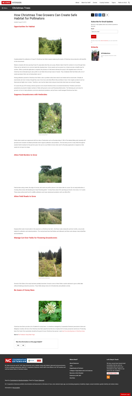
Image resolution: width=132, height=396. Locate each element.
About (77, 2)
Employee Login (125, 394)
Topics (114, 2)
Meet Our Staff (86, 2)
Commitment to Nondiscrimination (19, 380)
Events (95, 2)
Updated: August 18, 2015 (20, 22)
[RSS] (108, 377)
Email (92, 28)
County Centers (104, 2)
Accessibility (16, 387)
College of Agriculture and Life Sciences (81, 370)
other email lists (104, 40)
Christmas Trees (21, 7)
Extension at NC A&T (75, 375)
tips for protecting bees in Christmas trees (73, 331)
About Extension (74, 363)
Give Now (72, 378)
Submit (93, 36)
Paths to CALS (122, 2)
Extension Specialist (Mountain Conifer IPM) (108, 56)
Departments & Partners (76, 368)
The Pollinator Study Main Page (26, 334)
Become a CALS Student (76, 373)
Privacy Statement (39, 380)
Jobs (71, 365)
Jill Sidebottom (105, 53)
